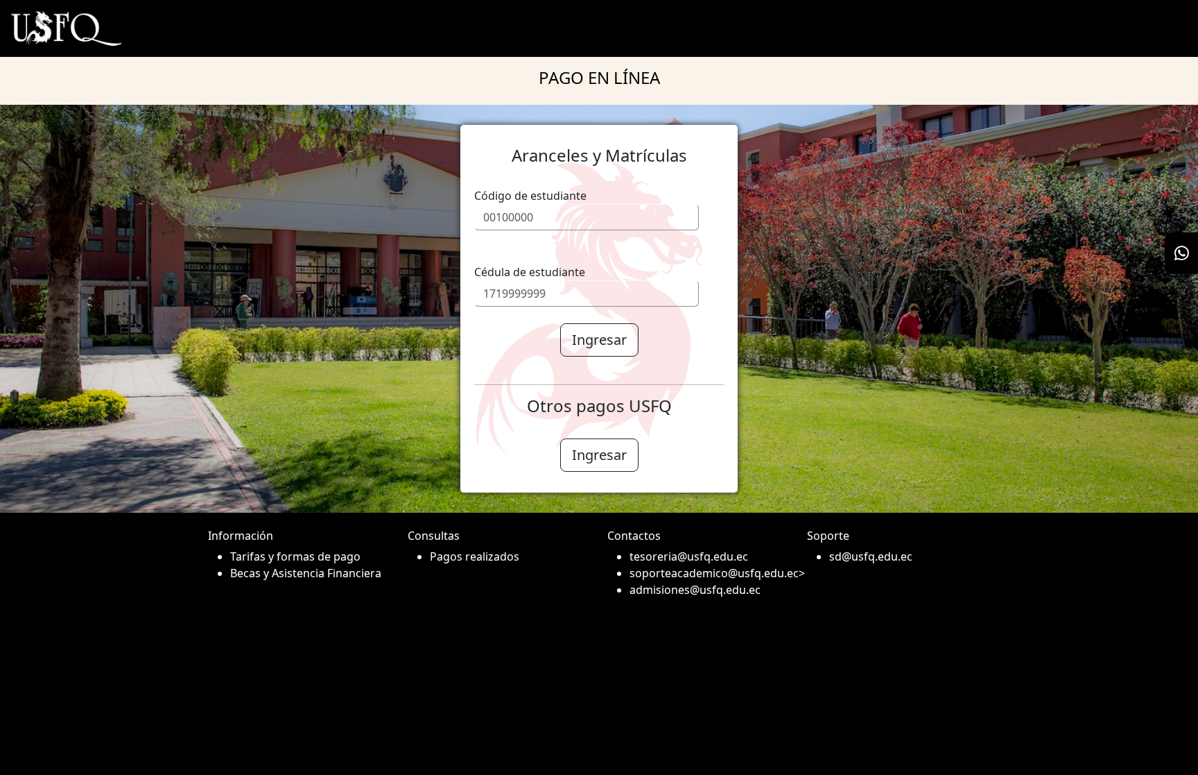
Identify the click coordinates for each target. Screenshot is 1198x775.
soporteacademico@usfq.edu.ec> (710, 573)
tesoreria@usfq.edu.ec (689, 556)
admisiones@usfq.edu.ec (695, 589)
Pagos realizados (474, 556)
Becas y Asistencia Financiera (305, 573)
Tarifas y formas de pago (295, 556)
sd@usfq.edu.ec (870, 556)
